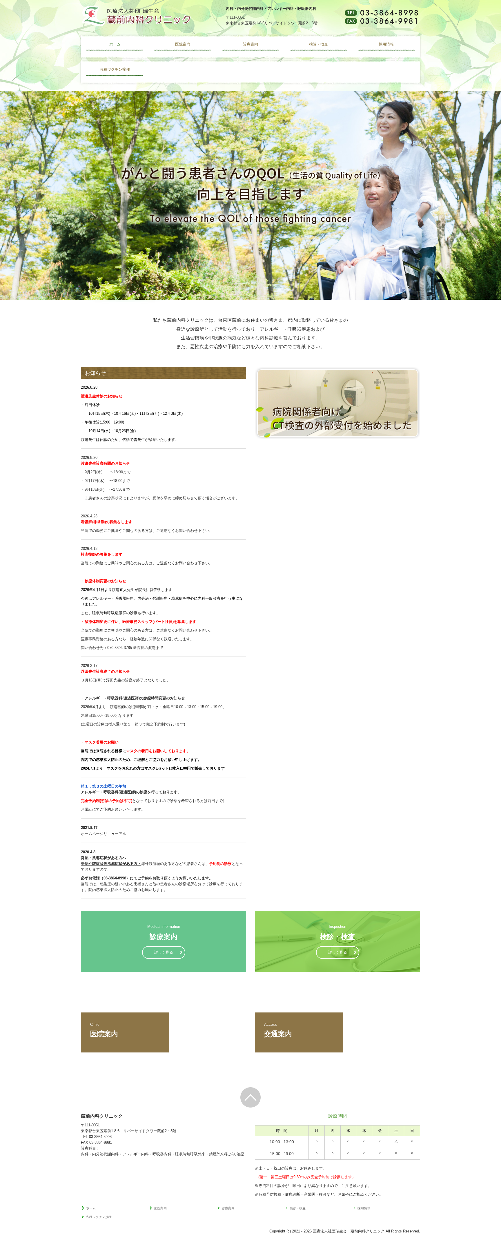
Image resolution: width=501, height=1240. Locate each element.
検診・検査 (318, 44)
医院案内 (182, 44)
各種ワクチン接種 (115, 69)
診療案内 (250, 44)
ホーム (115, 44)
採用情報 (386, 44)
